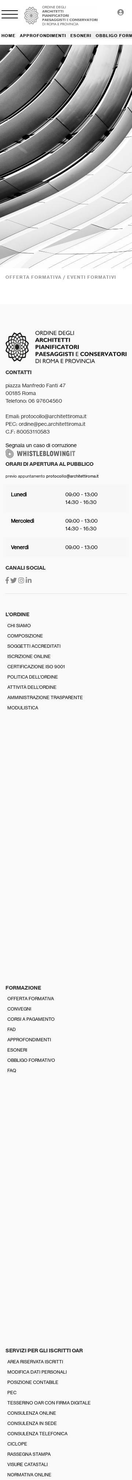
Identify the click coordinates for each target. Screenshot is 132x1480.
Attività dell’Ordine (31, 687)
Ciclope (17, 1444)
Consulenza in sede (32, 1423)
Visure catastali (27, 1464)
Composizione (25, 636)
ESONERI (80, 35)
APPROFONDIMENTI (43, 35)
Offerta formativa (30, 998)
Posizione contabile (32, 1382)
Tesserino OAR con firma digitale (49, 1403)
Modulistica (22, 707)
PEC (11, 1392)
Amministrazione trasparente (45, 697)
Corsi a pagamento (31, 1019)
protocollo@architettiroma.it (72, 476)
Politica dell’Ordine (32, 677)
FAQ (11, 1070)
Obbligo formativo (31, 1060)
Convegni (19, 1009)
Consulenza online (31, 1413)
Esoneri (17, 1050)
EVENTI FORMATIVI (91, 277)
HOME (8, 35)
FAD (11, 1029)
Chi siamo (19, 625)
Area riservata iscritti (35, 1361)
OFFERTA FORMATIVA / (36, 277)
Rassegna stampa (29, 1454)
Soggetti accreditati (33, 646)
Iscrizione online (29, 656)
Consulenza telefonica (37, 1433)
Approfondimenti (29, 1039)
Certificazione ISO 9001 (36, 666)
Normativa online (29, 1474)
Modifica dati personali (37, 1372)
